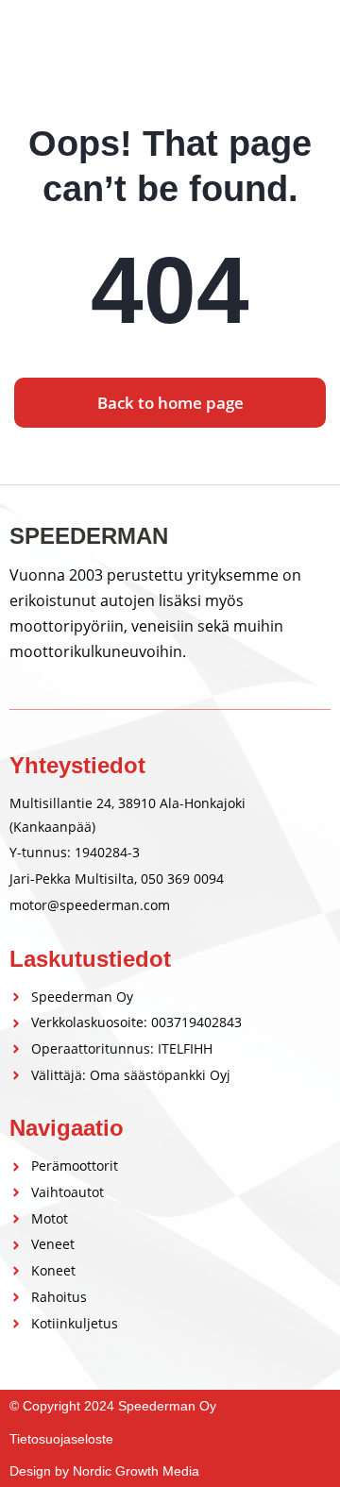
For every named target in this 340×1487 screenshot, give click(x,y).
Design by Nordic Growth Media (104, 1471)
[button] (315, 40)
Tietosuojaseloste (61, 1438)
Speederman (79, 39)
